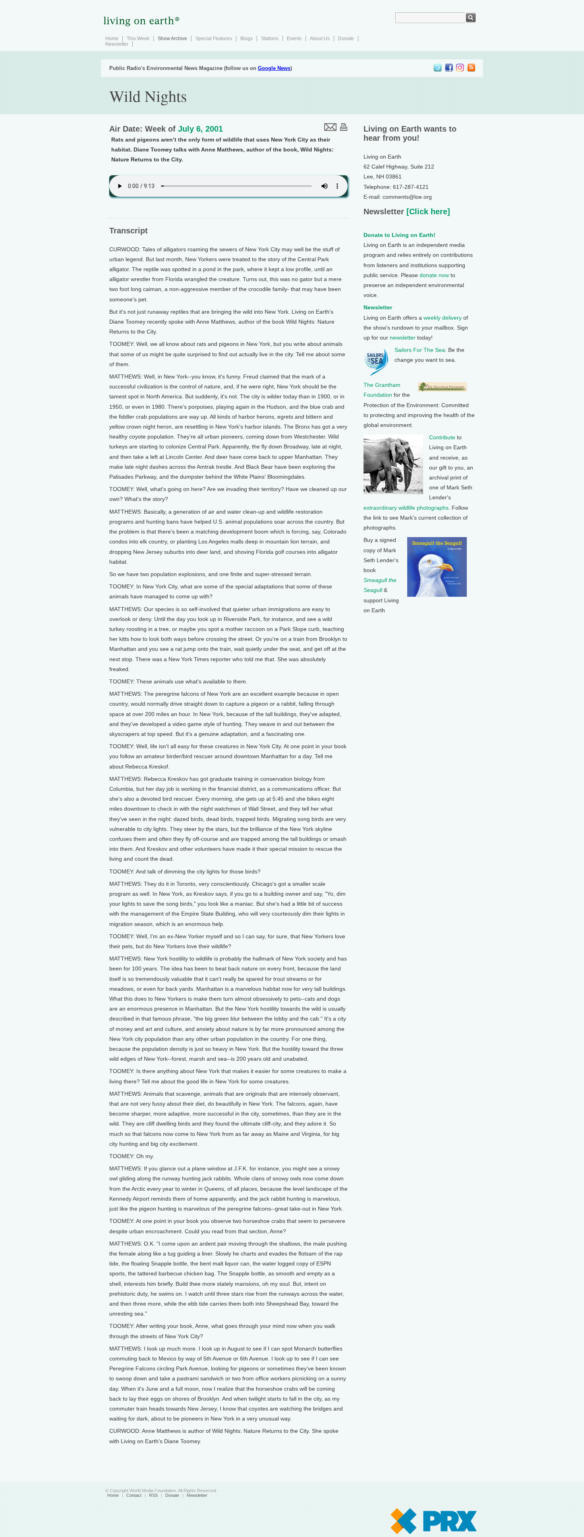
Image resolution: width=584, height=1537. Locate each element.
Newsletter (116, 44)
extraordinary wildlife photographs (406, 508)
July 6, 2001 (200, 128)
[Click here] (427, 211)
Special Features (213, 38)
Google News (274, 68)
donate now (434, 275)
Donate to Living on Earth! (399, 235)
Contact (133, 1495)
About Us (320, 38)
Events (294, 38)
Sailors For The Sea (419, 350)
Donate (346, 38)
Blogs (246, 38)
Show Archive (172, 38)
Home (111, 38)
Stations (269, 38)
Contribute (442, 437)
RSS (153, 1495)
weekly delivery (442, 317)
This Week (138, 38)
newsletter (403, 337)
